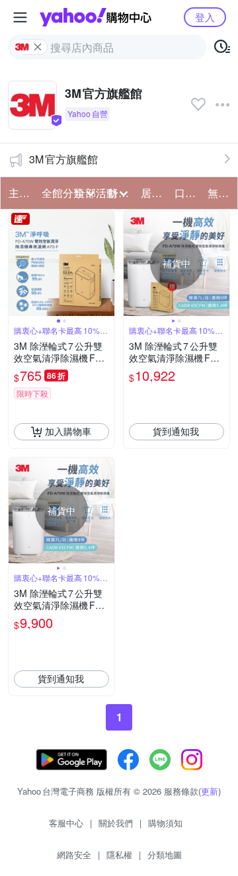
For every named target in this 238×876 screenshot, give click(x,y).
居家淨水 (153, 192)
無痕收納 (220, 192)
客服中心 (66, 822)
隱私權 (119, 854)
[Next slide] (105, 263)
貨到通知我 (176, 431)
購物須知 (165, 822)
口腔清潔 (187, 192)
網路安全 (74, 854)
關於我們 (116, 822)
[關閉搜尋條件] (38, 47)
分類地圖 (164, 854)
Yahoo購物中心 (95, 17)
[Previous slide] (17, 263)
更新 (209, 791)
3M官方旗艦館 (63, 159)
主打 (19, 192)
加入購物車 (68, 431)
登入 (205, 17)
